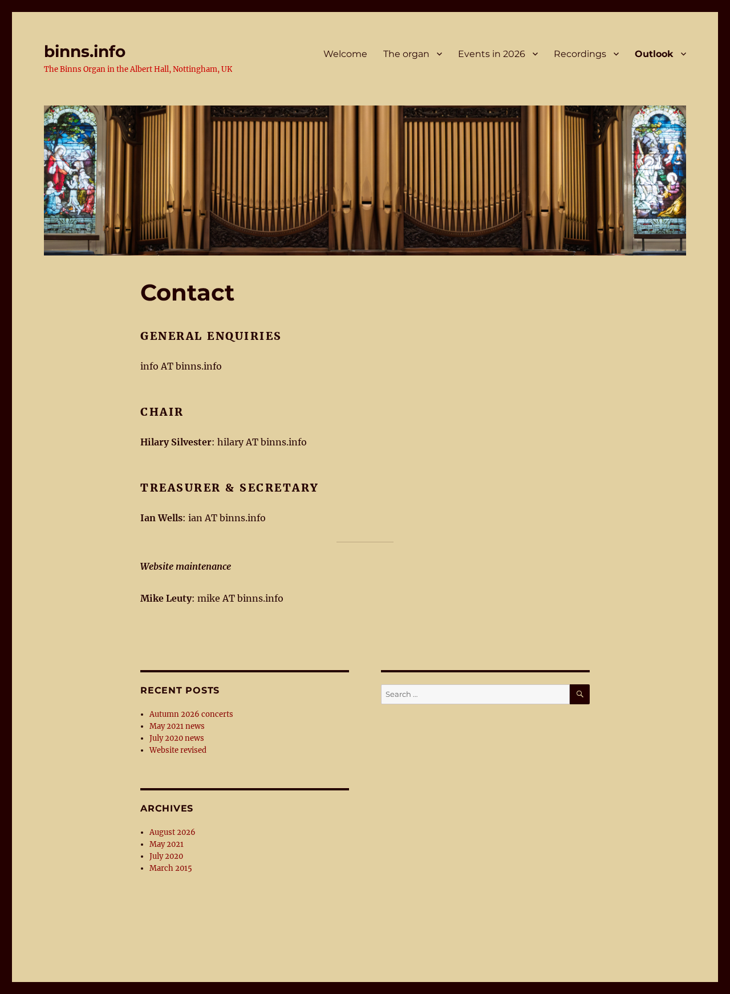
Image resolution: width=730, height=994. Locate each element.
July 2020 (166, 856)
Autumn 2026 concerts (191, 714)
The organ (406, 53)
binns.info (84, 51)
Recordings (580, 53)
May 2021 (166, 844)
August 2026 (172, 832)
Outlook (654, 53)
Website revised (177, 750)
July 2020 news (176, 738)
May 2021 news (177, 726)
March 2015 (170, 868)
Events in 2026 (491, 53)
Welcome (345, 53)
